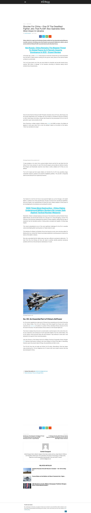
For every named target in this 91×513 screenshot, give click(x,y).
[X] (43, 36)
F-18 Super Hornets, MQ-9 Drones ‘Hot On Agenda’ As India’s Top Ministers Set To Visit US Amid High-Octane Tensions (57, 437)
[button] (25, 2)
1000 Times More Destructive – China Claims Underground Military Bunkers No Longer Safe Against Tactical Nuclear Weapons (45, 210)
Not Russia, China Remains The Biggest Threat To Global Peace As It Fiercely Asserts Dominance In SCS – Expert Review (45, 50)
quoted (49, 123)
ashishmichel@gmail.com (41, 371)
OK (65, 511)
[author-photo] (45, 449)
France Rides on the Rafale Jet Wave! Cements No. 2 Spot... (48, 476)
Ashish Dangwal (28, 33)
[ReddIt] (50, 36)
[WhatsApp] (46, 36)
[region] (45, 14)
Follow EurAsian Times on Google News (34, 373)
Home (24, 23)
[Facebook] (40, 36)
